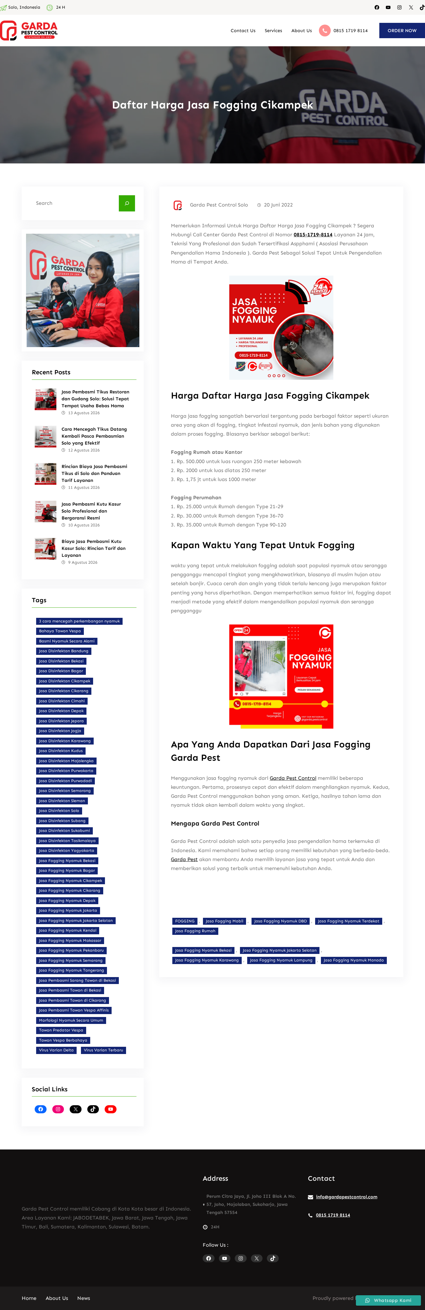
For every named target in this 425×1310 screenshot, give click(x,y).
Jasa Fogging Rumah (195, 930)
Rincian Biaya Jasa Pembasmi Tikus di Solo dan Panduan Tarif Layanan (94, 473)
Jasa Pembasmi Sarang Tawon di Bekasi (77, 980)
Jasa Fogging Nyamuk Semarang (71, 960)
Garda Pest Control (293, 778)
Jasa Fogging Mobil (224, 921)
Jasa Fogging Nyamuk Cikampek (70, 880)
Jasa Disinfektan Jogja (60, 730)
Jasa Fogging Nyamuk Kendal (67, 930)
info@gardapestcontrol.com (346, 1197)
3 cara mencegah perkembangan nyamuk (79, 621)
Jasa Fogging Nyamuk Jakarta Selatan (76, 920)
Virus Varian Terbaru (103, 1050)
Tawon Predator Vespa (61, 1030)
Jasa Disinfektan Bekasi (61, 661)
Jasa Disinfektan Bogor (61, 670)
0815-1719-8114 (313, 234)
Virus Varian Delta (56, 1050)
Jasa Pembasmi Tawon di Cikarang (72, 1000)
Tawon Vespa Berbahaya (63, 1040)
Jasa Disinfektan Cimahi (62, 701)
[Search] (127, 203)
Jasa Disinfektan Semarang (65, 790)
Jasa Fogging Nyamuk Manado (354, 960)
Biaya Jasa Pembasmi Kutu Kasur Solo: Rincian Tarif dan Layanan (93, 548)
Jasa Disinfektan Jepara (61, 720)
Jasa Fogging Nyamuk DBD (280, 921)
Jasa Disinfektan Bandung (63, 650)
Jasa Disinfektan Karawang (65, 740)
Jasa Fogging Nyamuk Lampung (281, 960)
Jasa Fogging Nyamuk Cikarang (69, 890)
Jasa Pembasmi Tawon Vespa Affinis (74, 1010)
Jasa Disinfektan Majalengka (66, 760)
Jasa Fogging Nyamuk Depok (67, 900)
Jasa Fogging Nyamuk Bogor (67, 870)
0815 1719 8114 (351, 30)
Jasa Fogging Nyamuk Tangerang (71, 970)
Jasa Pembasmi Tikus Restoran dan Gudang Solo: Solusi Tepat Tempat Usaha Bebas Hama (95, 398)
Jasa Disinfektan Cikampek (64, 681)
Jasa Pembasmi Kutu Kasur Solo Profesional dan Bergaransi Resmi (91, 511)
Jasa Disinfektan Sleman (62, 800)
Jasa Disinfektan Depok (61, 710)
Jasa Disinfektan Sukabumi (64, 830)
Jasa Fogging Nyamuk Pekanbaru (71, 950)
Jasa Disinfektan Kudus (61, 750)
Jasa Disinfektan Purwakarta (66, 770)
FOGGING (185, 921)
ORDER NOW (402, 30)
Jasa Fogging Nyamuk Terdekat (348, 921)
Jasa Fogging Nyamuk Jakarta (68, 910)
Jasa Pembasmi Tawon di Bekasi (70, 990)
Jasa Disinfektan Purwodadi (65, 780)
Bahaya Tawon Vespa (60, 631)
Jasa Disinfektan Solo (59, 810)
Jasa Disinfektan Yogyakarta (66, 850)
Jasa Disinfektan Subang (62, 820)
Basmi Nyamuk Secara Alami (67, 641)
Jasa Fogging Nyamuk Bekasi (67, 860)
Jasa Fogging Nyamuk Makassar (70, 940)
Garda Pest (184, 859)
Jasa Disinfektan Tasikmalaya (67, 840)
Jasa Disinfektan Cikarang (63, 690)
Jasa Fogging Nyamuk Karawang (207, 960)
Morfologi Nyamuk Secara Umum (71, 1020)
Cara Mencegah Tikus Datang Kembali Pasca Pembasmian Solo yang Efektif (94, 436)
